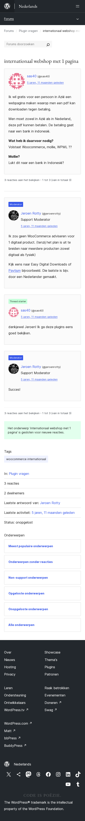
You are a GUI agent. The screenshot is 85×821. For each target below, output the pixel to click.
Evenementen (55, 695)
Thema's (51, 660)
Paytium (14, 270)
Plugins (50, 667)
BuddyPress (15, 745)
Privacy (9, 674)
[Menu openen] (78, 6)
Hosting (10, 667)
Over (7, 652)
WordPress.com (18, 723)
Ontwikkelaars (15, 703)
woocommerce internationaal (26, 459)
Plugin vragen (28, 31)
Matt (10, 731)
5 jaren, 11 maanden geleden (45, 82)
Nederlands (22, 764)
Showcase (52, 652)
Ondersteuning (15, 695)
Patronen (52, 674)
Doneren (53, 703)
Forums (9, 19)
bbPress (12, 738)
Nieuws (9, 660)
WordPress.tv (16, 710)
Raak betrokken (57, 688)
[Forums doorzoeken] (48, 44)
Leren (8, 688)
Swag (51, 710)
